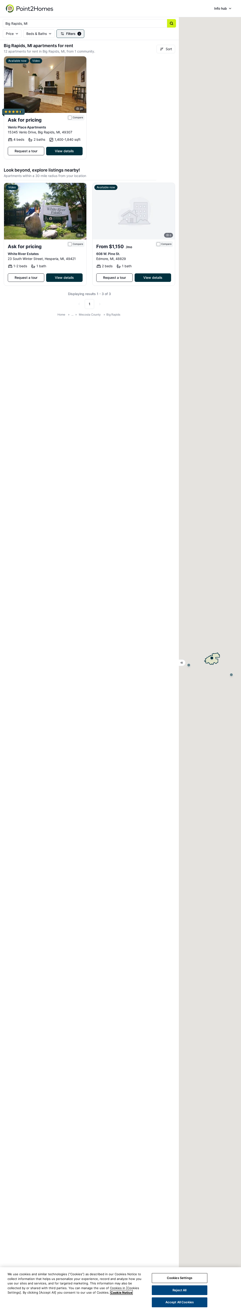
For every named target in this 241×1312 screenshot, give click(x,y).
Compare (78, 117)
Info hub (220, 8)
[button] (211, 658)
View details (64, 151)
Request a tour (26, 151)
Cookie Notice (121, 1292)
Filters (73, 34)
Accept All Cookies (179, 1302)
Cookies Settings (179, 1278)
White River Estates (23, 254)
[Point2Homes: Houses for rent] (30, 8)
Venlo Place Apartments (27, 127)
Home (61, 314)
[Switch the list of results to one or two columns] (182, 662)
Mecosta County (90, 314)
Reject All (179, 1290)
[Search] (171, 23)
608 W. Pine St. (108, 254)
